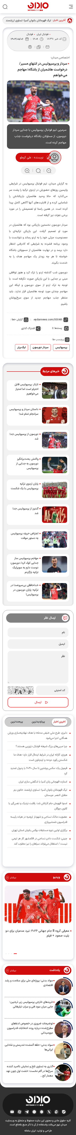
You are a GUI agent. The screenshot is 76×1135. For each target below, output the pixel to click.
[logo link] (38, 6)
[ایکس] (49, 1111)
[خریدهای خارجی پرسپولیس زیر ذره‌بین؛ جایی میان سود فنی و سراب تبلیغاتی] (62, 1008)
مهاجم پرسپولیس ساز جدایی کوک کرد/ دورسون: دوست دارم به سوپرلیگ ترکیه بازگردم (24, 565)
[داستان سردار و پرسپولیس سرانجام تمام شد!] (54, 415)
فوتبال (30, 34)
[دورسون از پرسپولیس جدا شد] (54, 440)
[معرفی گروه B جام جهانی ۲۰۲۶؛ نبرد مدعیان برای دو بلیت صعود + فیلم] (38, 905)
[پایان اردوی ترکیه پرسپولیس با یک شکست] (54, 490)
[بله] (63, 1111)
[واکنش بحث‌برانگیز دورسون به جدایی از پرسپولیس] (54, 465)
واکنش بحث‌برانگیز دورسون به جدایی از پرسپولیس (27, 463)
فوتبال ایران (43, 34)
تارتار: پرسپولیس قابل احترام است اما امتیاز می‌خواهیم (26, 389)
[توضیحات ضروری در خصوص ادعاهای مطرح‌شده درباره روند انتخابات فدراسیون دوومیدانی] (62, 1029)
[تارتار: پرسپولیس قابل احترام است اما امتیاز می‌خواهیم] (54, 390)
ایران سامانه (30, 1131)
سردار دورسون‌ (41, 347)
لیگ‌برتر (21, 347)
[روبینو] (34, 1111)
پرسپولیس (61, 347)
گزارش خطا (17, 319)
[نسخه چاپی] (30, 47)
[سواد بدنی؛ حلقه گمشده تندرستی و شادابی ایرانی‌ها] (62, 1051)
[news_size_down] (49, 170)
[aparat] (19, 1111)
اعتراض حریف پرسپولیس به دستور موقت (24, 536)
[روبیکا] (41, 1111)
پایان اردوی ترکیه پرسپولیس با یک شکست (24, 486)
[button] (15, 953)
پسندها (58, 328)
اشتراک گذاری (28, 328)
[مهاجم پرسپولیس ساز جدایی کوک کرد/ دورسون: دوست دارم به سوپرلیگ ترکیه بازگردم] (54, 565)
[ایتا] (56, 1111)
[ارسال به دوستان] (47, 47)
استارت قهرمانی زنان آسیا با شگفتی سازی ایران (43, 782)
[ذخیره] (39, 47)
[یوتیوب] (12, 1111)
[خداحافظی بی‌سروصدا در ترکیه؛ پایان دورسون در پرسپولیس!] (54, 591)
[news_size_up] (27, 170)
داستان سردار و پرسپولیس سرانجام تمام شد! (23, 411)
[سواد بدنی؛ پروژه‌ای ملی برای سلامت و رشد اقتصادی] (62, 986)
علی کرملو (25, 157)
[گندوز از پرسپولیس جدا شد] (54, 514)
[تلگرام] (27, 1111)
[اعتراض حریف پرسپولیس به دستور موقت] (54, 539)
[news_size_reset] (38, 170)
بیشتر (12, 877)
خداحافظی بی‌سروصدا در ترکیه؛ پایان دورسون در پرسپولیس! (24, 590)
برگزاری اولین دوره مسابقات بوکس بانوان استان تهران (39, 830)
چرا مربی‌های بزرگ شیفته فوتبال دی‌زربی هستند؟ (41, 746)
